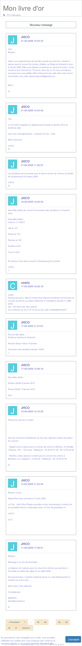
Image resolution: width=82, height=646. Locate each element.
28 (59, 622)
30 (9, 627)
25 (38, 622)
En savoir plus (47, 643)
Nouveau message (41, 25)
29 (66, 622)
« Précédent (13, 622)
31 (16, 627)
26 (45, 622)
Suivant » (26, 627)
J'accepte (73, 639)
